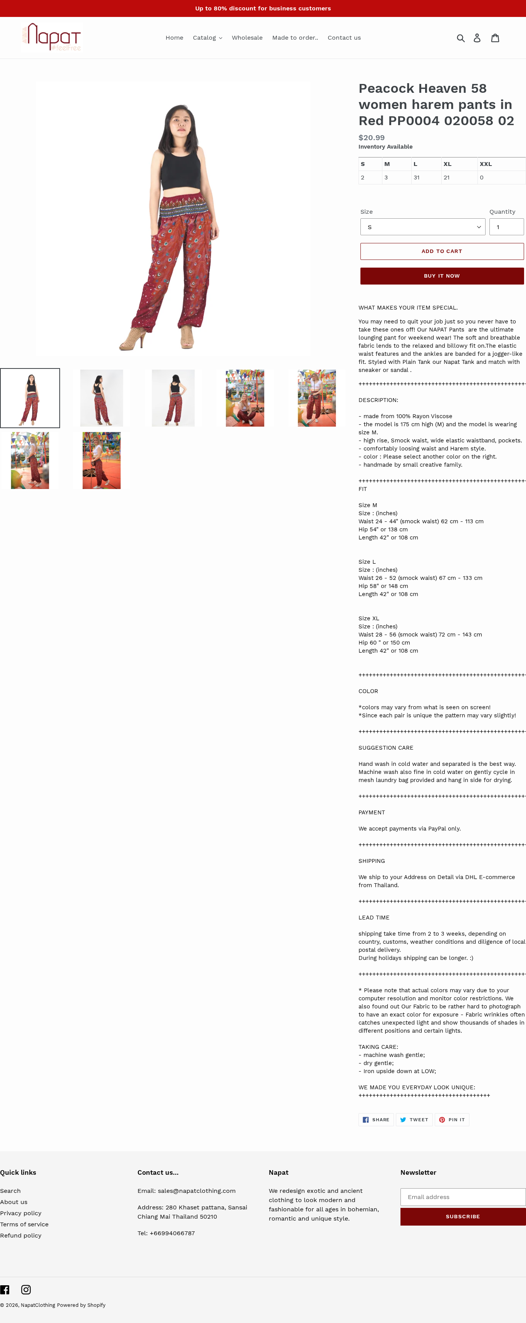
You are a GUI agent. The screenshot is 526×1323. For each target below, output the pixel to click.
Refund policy (21, 1235)
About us (13, 1202)
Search (10, 1190)
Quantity (502, 211)
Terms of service (24, 1224)
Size (366, 211)
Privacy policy (21, 1213)
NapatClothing (38, 1305)
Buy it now (442, 276)
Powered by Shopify (81, 1305)
